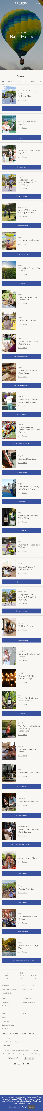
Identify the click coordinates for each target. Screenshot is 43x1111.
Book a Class (23, 932)
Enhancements (27, 1006)
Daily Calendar (27, 1010)
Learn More (23, 196)
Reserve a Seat (29, 254)
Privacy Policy (7, 1054)
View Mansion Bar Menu (23, 845)
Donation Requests (8, 1025)
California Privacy (18, 1054)
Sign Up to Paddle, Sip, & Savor (23, 961)
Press (4, 1017)
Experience (21, 32)
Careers (24, 1038)
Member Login (6, 1038)
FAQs (24, 1013)
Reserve (23, 283)
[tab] (2, 82)
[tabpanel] (21, 524)
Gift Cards (5, 1029)
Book (38, 3)
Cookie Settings (14, 1107)
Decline (31, 1107)
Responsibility (6, 1002)
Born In (4, 1006)
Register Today (29, 225)
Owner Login (6, 1045)
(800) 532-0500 (27, 989)
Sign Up (23, 109)
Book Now (22, 415)
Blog (3, 1013)
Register (23, 167)
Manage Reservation (28, 1002)
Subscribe (5, 1010)
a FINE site (35, 1050)
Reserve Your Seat (23, 444)
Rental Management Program (11, 1042)
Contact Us (5, 1021)
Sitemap (37, 1054)
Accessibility (29, 1054)
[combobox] (21, 75)
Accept (24, 1107)
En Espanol (25, 1042)
